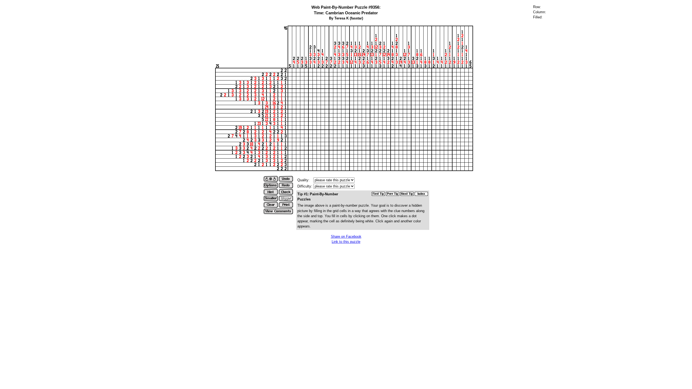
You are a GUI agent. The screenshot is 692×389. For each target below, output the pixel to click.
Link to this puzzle (346, 242)
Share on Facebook (346, 236)
